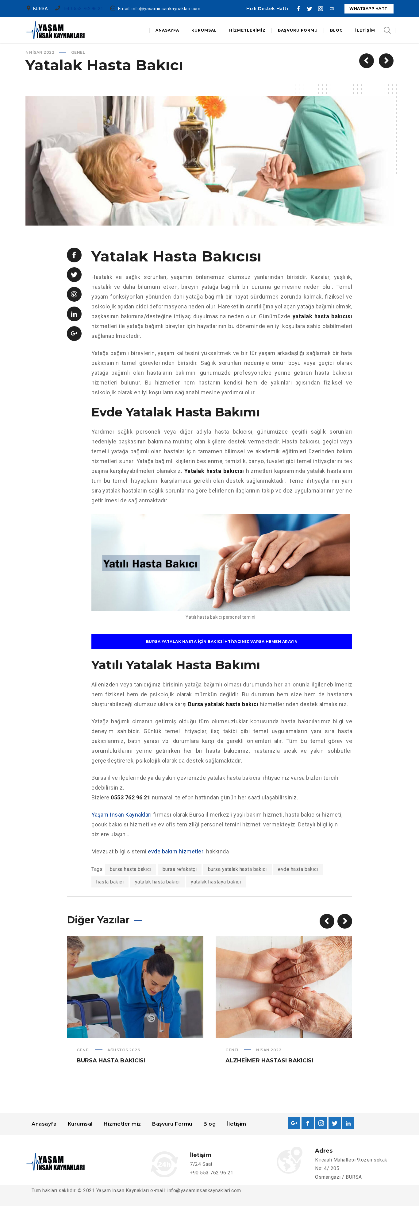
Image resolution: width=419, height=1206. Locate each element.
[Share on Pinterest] (74, 294)
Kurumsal (80, 1124)
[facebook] (298, 9)
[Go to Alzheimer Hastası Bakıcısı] (366, 60)
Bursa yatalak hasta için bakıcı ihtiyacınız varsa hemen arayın (222, 641)
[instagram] (320, 9)
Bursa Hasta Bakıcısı (111, 1060)
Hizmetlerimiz (122, 1124)
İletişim (236, 1124)
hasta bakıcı (110, 882)
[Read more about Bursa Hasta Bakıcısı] (135, 987)
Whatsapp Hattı (369, 8)
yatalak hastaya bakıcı (216, 882)
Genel (78, 52)
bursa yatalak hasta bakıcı (237, 869)
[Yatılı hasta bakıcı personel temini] (220, 606)
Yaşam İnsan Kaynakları (121, 814)
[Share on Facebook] (74, 255)
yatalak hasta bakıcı (157, 882)
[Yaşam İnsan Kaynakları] (56, 30)
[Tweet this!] (74, 274)
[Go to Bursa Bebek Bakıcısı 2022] (386, 60)
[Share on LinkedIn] (74, 314)
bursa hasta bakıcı (130, 869)
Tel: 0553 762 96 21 (83, 8)
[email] (331, 9)
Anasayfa (44, 1124)
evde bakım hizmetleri (176, 851)
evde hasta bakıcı (298, 869)
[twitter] (309, 9)
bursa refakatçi (180, 869)
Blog (209, 1124)
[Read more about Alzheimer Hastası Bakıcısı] (284, 987)
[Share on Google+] (74, 333)
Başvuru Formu (172, 1124)
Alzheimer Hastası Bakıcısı (269, 1060)
